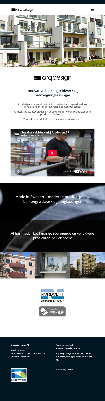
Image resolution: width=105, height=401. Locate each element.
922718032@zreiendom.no (68, 348)
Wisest (70, 369)
